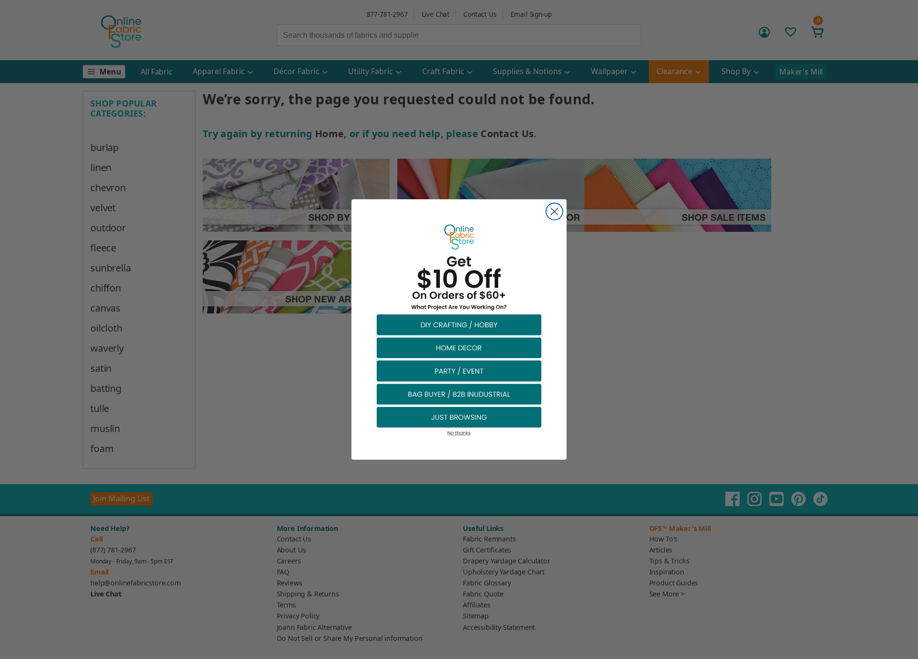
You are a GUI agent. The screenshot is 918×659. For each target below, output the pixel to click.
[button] (459, 324)
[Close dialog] (554, 211)
